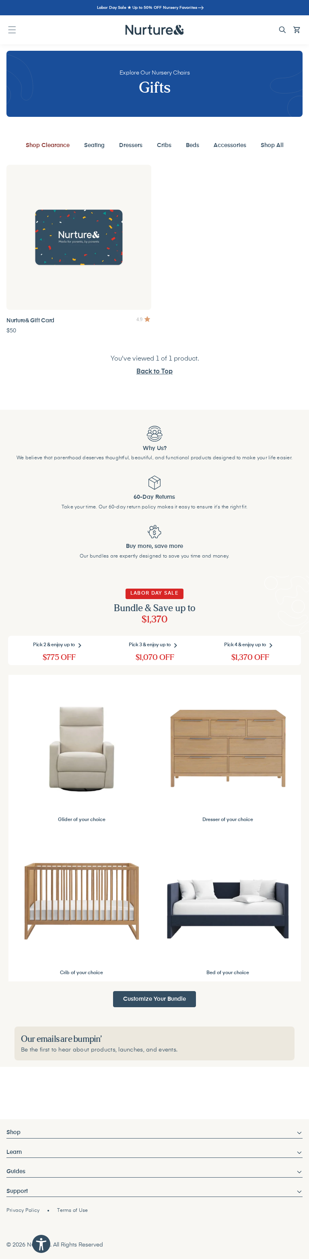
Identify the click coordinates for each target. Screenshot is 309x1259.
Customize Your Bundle (154, 999)
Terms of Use (72, 1210)
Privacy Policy (22, 1210)
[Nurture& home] (154, 29)
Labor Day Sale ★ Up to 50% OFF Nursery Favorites (147, 8)
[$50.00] (78, 237)
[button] (12, 30)
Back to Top (154, 372)
